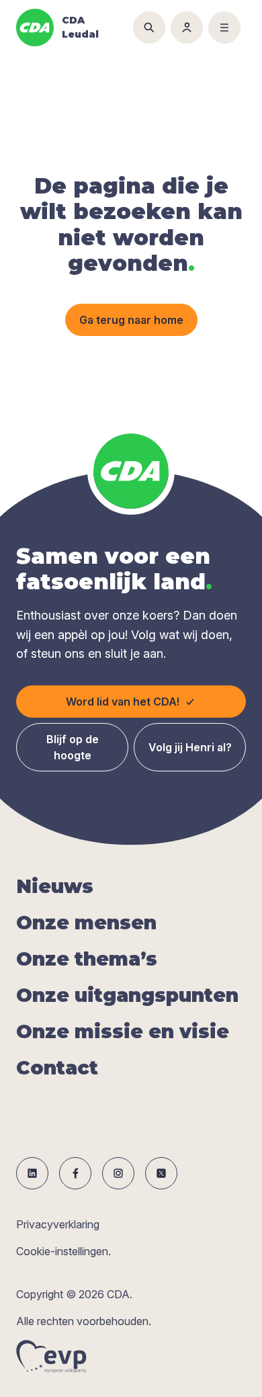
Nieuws (54, 886)
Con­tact (57, 1067)
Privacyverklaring (57, 1224)
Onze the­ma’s (86, 958)
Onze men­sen (86, 922)
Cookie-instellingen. (63, 1251)
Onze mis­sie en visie (122, 1031)
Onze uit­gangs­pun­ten (127, 995)
